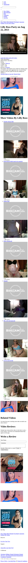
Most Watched (7, 12)
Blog (5, 13)
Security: (3, 448)
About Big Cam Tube (6, 548)
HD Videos (11, 23)
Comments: (3, 443)
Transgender (6, 4)
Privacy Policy (4, 561)
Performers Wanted (18, 554)
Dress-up (8, 63)
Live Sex (6, 18)
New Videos (6, 11)
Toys (9, 541)
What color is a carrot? (10, 448)
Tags (6, 541)
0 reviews (7, 67)
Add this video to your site (7, 74)
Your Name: (3, 440)
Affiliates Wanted (9, 554)
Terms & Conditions (22, 561)
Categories (6, 15)
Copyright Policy (12, 561)
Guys (5, 3)
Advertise (3, 554)
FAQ (12, 548)
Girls (5, 1)
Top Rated (16, 22)
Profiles (5, 16)
